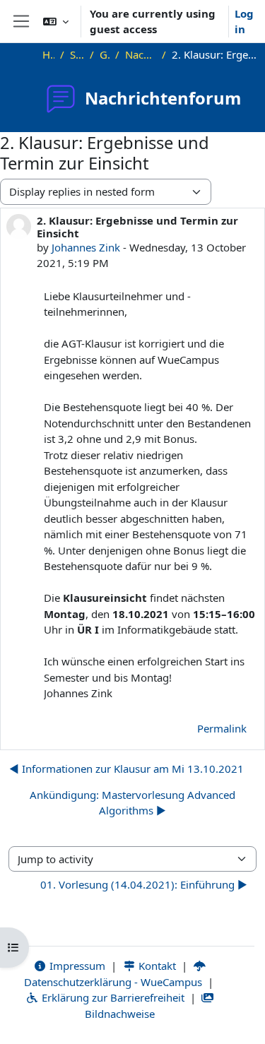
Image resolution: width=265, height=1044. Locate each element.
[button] (56, 21)
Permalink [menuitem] (222, 728)
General (105, 54)
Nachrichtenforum (140, 54)
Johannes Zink (86, 247)
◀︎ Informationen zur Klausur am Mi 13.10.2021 (126, 768)
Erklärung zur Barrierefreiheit (111, 997)
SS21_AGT (77, 54)
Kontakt (156, 966)
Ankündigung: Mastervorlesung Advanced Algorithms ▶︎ (132, 803)
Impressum (76, 966)
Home (48, 54)
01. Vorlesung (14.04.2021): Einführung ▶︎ (143, 884)
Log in (244, 21)
